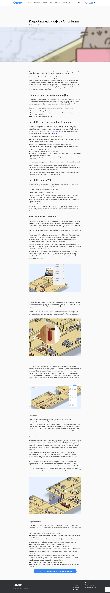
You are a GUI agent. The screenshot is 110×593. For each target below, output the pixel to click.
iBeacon (54, 133)
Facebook (77, 583)
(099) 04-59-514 (91, 585)
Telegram (77, 585)
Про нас (29, 2)
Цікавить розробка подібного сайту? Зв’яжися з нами (55, 571)
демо (58, 533)
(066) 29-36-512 (91, 583)
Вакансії (45, 2)
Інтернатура (37, 2)
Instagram (77, 587)
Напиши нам (66, 2)
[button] (90, 3)
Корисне (57, 2)
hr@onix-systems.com (92, 587)
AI (82, 3)
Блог (51, 2)
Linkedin (77, 589)
